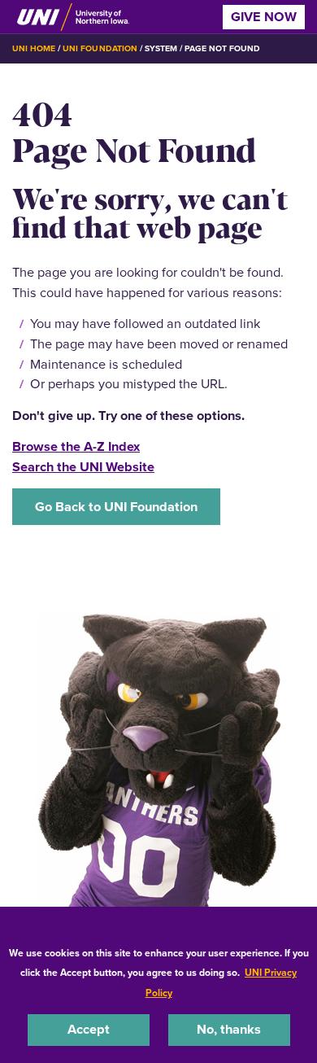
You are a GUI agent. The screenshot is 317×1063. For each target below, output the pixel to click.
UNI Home (33, 48)
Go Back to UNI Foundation (116, 507)
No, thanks (229, 1029)
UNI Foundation (100, 48)
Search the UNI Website (83, 467)
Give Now (264, 17)
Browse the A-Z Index (76, 446)
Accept (88, 1029)
